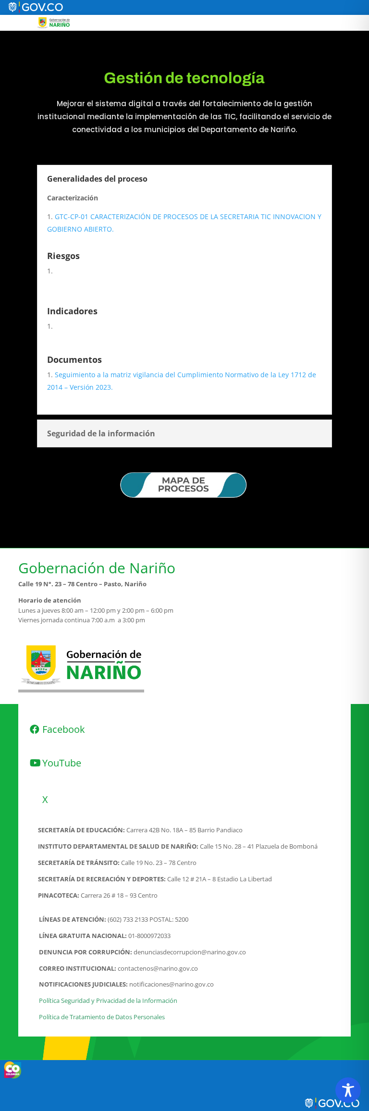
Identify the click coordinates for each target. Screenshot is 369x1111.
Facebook (63, 729)
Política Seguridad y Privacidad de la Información (108, 1000)
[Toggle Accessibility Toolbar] (348, 1090)
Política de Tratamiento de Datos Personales (102, 1016)
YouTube (61, 762)
